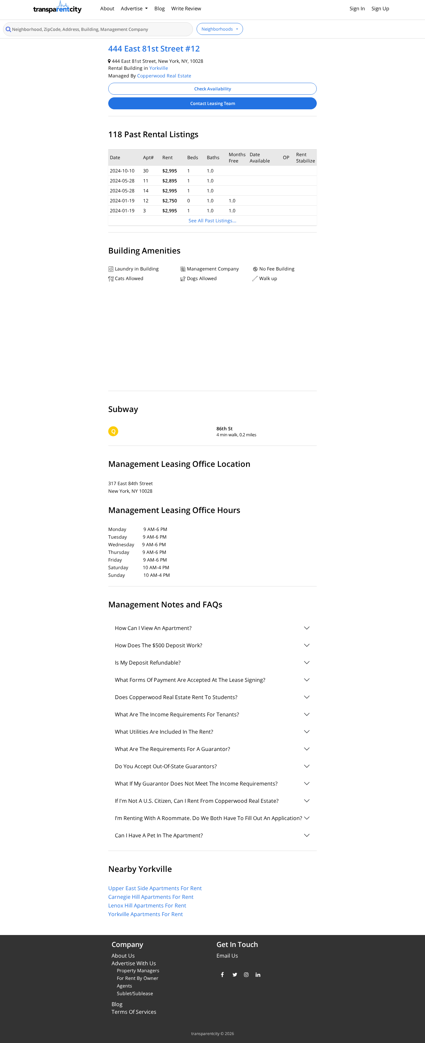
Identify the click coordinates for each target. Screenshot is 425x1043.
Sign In (357, 8)
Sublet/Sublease (135, 993)
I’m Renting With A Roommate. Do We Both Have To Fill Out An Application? (208, 818)
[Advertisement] (212, 337)
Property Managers (138, 970)
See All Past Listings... (212, 220)
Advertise (132, 8)
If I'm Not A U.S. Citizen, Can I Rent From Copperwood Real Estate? (197, 800)
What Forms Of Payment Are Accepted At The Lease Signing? (190, 679)
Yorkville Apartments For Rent (145, 914)
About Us (123, 955)
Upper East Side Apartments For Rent (155, 888)
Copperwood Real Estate (164, 75)
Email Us (227, 955)
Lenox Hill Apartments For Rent (147, 905)
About (107, 8)
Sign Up (380, 8)
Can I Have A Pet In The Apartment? (159, 835)
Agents (124, 986)
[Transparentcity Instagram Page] (245, 974)
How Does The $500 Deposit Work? (158, 645)
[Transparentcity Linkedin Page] (256, 974)
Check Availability (212, 89)
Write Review (186, 8)
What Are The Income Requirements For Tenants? (177, 714)
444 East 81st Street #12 (154, 48)
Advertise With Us (134, 963)
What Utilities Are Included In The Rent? (164, 731)
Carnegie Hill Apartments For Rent (151, 896)
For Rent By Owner (137, 978)
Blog (159, 8)
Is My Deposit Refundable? (148, 662)
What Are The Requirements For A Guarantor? (172, 749)
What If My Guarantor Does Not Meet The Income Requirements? (196, 783)
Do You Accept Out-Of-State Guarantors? (166, 766)
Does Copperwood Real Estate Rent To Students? (176, 697)
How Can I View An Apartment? (153, 628)
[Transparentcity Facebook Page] (221, 974)
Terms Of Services (134, 1011)
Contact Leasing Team (212, 103)
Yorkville (158, 68)
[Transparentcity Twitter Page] (233, 974)
